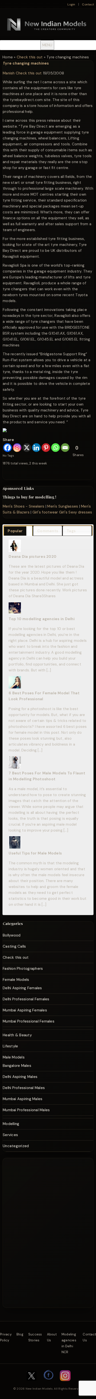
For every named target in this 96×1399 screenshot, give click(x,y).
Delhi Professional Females (26, 999)
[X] (26, 447)
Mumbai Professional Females (28, 1021)
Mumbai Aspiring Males (22, 1098)
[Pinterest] (46, 447)
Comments (47, 531)
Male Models (14, 1057)
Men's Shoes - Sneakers (24, 506)
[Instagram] (17, 447)
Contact (88, 4)
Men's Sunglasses (62, 506)
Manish (9, 73)
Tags (71, 531)
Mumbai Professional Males (26, 1110)
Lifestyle (10, 1046)
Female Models (16, 979)
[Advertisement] (49, 1176)
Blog (19, 1334)
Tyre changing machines (26, 63)
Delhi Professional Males (24, 1087)
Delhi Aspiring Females (22, 988)
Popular (15, 531)
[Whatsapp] (55, 447)
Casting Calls (14, 946)
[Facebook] (7, 447)
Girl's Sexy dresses (75, 512)
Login (71, 4)
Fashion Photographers (23, 968)
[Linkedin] (36, 447)
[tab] (18, 531)
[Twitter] (31, 1383)
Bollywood (11, 935)
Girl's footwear (45, 512)
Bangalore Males (17, 1065)
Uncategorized (16, 1145)
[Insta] (65, 1383)
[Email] (65, 447)
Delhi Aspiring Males (20, 1076)
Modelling (11, 1123)
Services (10, 1134)
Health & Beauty (17, 1035)
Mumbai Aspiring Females (25, 1010)
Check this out (30, 57)
